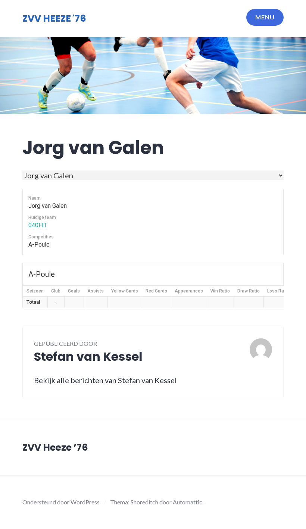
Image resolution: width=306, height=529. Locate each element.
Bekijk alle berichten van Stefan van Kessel (105, 380)
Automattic (187, 501)
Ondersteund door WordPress (61, 501)
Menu (265, 17)
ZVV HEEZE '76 (54, 18)
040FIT (37, 225)
